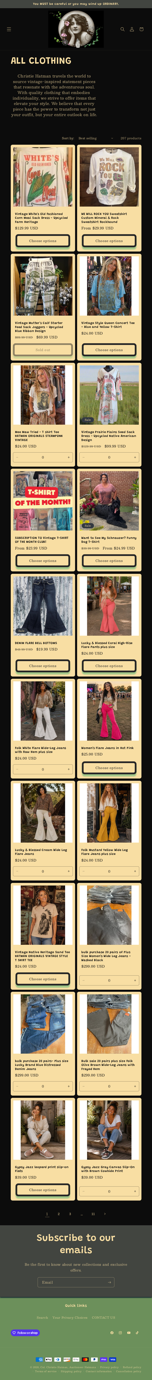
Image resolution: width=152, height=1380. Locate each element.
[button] (9, 29)
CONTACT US (103, 1317)
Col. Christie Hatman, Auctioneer (62, 1367)
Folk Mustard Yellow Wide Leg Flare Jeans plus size (104, 852)
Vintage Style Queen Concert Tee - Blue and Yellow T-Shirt (108, 325)
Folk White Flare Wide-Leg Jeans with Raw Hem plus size (40, 750)
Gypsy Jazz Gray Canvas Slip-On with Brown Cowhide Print (108, 1169)
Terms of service (46, 1371)
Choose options (43, 240)
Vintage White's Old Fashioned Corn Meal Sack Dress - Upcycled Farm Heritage (41, 218)
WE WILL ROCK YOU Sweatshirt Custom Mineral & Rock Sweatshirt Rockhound (104, 218)
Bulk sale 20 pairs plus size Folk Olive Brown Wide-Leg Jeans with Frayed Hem (108, 1065)
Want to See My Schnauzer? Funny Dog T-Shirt (109, 540)
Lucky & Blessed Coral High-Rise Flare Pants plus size (107, 645)
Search (42, 1317)
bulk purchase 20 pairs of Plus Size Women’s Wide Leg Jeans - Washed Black (106, 956)
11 (93, 1213)
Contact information (99, 1371)
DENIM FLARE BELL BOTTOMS (36, 643)
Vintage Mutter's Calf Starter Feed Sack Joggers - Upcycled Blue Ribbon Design (39, 327)
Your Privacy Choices (69, 1317)
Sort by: (68, 138)
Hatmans (90, 1367)
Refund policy (132, 1367)
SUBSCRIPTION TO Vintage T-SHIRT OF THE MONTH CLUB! (42, 540)
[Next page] (105, 1214)
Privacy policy (109, 1367)
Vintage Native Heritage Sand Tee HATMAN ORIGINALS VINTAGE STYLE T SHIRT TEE (42, 956)
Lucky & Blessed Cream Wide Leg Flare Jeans (41, 852)
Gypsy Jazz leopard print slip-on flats (42, 1169)
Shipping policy (71, 1371)
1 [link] (47, 1214)
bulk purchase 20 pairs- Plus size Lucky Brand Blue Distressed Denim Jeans (41, 1065)
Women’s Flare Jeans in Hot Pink (107, 748)
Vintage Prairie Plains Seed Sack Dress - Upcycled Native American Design (108, 436)
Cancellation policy (128, 1371)
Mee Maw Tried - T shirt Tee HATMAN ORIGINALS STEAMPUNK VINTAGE (39, 436)
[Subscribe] (109, 1282)
